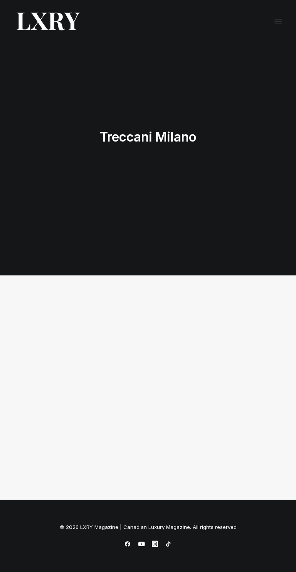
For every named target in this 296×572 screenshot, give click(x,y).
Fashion (113, 322)
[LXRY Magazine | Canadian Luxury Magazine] (47, 21)
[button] (278, 21)
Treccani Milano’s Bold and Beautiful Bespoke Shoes (68, 420)
